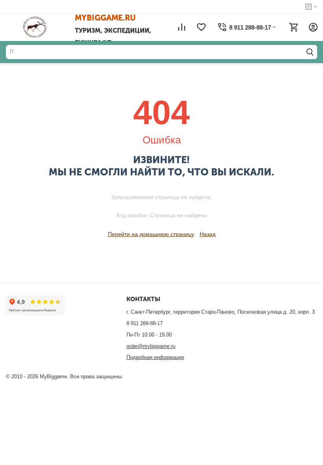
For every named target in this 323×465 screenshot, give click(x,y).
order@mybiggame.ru (150, 346)
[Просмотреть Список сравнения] (181, 27)
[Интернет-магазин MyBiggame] (46, 27)
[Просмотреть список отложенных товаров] (201, 27)
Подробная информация (155, 357)
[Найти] (310, 52)
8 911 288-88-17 (144, 323)
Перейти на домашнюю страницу (151, 234)
